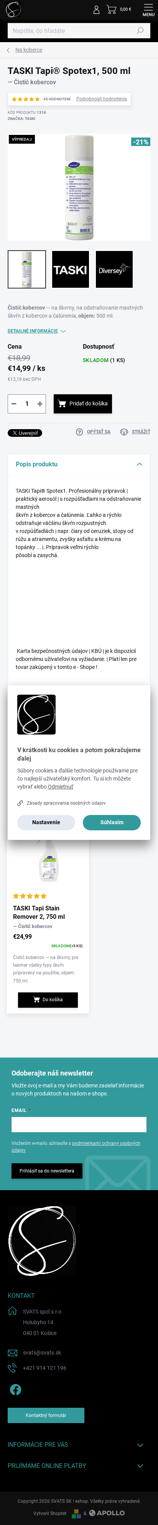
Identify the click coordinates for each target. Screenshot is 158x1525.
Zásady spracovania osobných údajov (66, 803)
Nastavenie (46, 822)
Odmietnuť (60, 786)
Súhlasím (111, 822)
